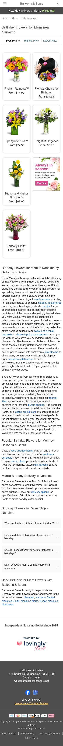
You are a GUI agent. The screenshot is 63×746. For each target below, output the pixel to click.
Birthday (14, 17)
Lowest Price (50, 40)
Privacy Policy (27, 733)
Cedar (43, 601)
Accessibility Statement (49, 733)
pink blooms (51, 352)
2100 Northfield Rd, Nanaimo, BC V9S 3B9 (31, 674)
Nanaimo (29, 597)
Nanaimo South (10, 601)
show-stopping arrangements (32, 334)
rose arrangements (22, 450)
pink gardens (40, 464)
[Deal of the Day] (46, 179)
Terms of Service (8, 733)
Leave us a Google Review (31, 703)
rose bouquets (42, 299)
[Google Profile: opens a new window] (35, 692)
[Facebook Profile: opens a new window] (27, 692)
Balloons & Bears (31, 3)
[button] (55, 738)
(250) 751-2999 (31, 677)
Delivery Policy (31, 738)
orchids (46, 306)
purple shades (36, 404)
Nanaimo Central (45, 597)
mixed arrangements (49, 302)
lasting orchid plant (25, 411)
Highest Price (31, 40)
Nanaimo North (29, 601)
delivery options (40, 492)
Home (4, 17)
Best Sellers (13, 40)
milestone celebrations (20, 359)
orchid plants (18, 461)
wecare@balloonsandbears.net (31, 680)
